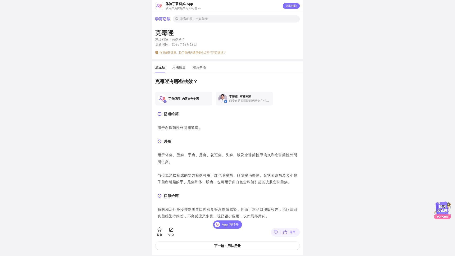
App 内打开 (230, 224)
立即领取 (291, 6)
